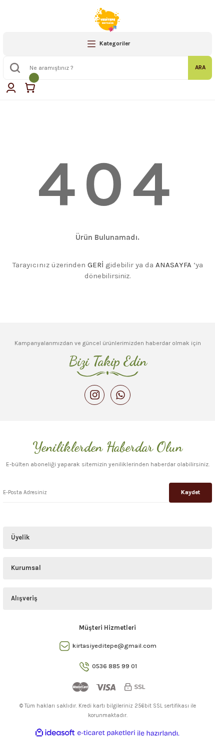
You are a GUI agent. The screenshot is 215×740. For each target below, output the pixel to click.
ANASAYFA (174, 264)
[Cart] (30, 88)
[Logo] (107, 18)
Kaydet (190, 492)
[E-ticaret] (106, 733)
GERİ (96, 264)
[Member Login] (11, 88)
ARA (200, 67)
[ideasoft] (55, 733)
